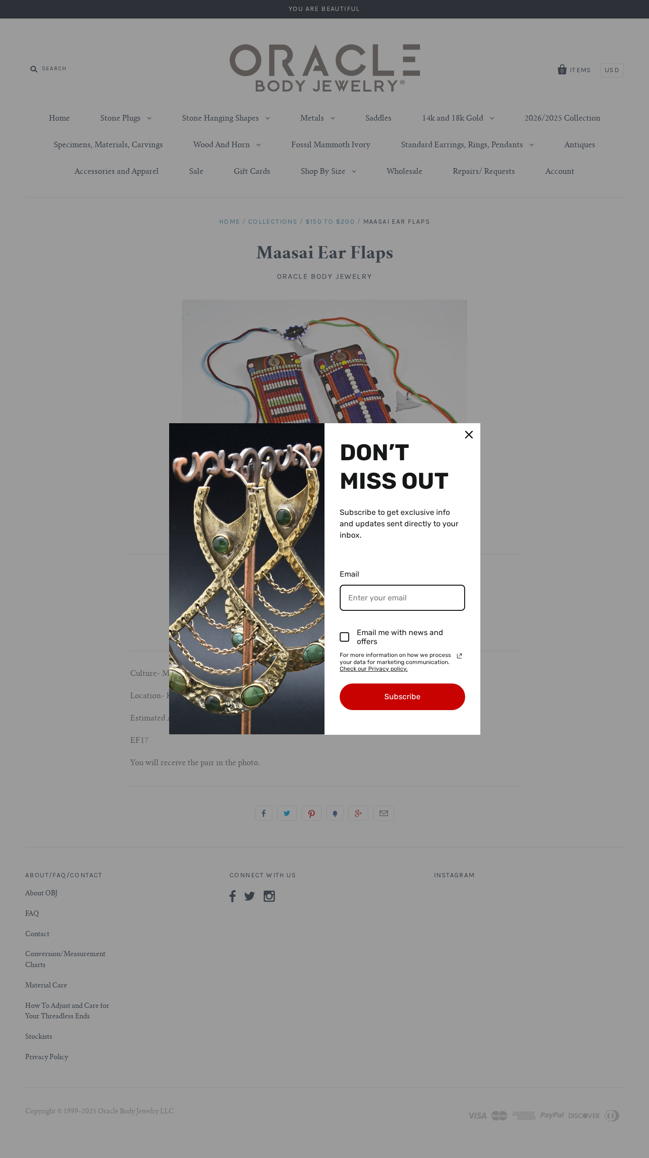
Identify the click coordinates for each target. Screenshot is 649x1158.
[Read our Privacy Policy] (459, 656)
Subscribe (402, 696)
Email (349, 574)
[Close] (469, 434)
